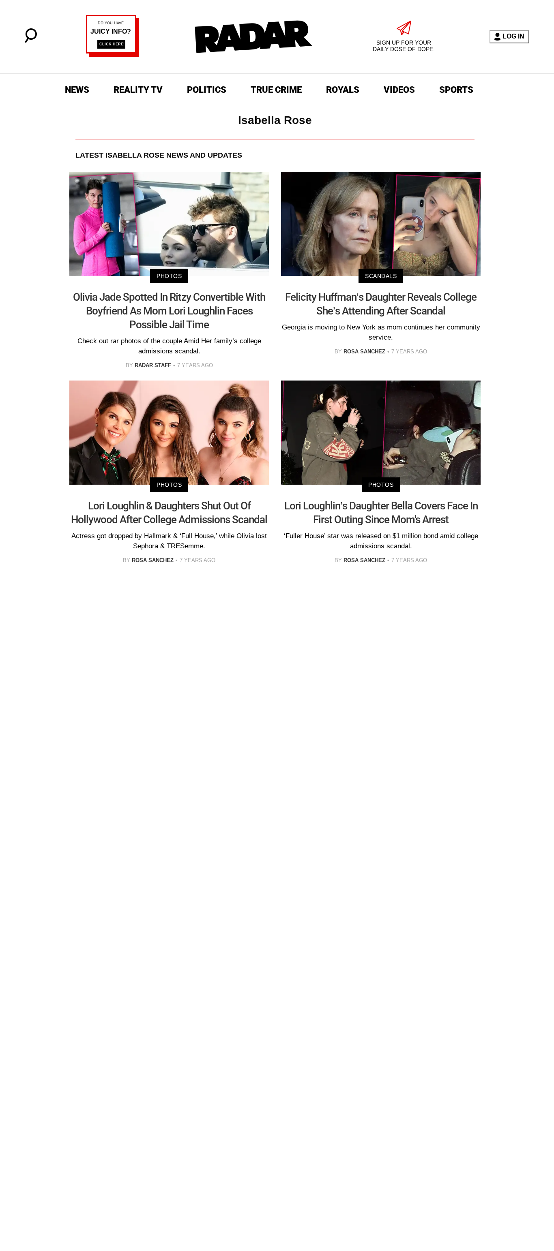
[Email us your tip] (112, 54)
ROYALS (342, 90)
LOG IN (513, 36)
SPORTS (456, 90)
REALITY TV (138, 90)
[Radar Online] (253, 36)
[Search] (31, 40)
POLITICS (206, 90)
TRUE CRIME (276, 90)
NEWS (77, 90)
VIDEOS (399, 90)
